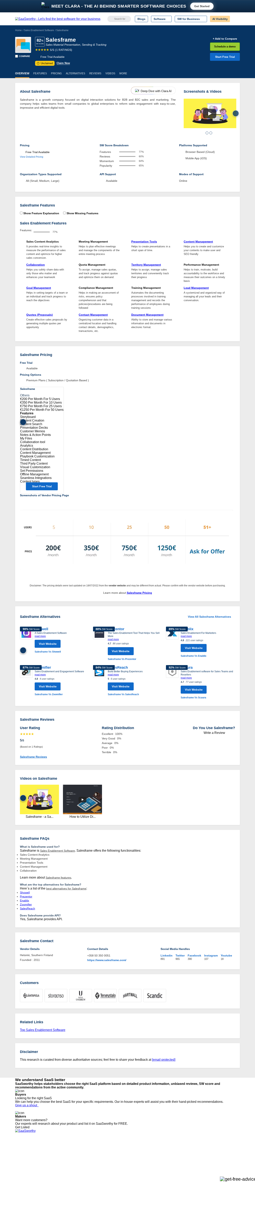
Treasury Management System (123, 1178)
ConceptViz (69, 1181)
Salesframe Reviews (33, 756)
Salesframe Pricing (139, 592)
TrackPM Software (73, 1149)
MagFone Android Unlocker (79, 1156)
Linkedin (167, 955)
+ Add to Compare (225, 38)
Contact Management (93, 314)
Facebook (194, 955)
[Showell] (26, 640)
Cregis (66, 1167)
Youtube (226, 955)
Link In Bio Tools (114, 1167)
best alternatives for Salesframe (66, 888)
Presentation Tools (144, 241)
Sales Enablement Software (39, 30)
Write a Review (214, 732)
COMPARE (24, 56)
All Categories (24, 1153)
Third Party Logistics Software (123, 1153)
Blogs (141, 19)
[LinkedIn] (221, 1153)
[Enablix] (172, 642)
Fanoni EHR (69, 1160)
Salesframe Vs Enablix (193, 656)
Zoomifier (43, 667)
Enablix (24, 900)
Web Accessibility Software (121, 1171)
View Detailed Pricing (31, 156)
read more (40, 636)
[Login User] (235, 19)
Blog (18, 1167)
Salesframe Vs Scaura (193, 697)
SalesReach (118, 667)
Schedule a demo (225, 46)
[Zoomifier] (26, 680)
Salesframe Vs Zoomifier (49, 694)
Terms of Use (53, 1153)
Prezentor (116, 629)
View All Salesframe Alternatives (209, 616)
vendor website (117, 585)
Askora (66, 1178)
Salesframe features (58, 877)
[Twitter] (219, 1153)
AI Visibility (220, 19)
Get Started (202, 6)
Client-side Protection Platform (123, 1163)
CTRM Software (114, 1156)
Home (18, 30)
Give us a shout (27, 1105)
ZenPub (67, 1153)
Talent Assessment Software (122, 1174)
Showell (25, 892)
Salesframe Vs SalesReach (123, 694)
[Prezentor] (99, 644)
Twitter (180, 955)
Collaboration (35, 264)
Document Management (147, 314)
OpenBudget (70, 1174)
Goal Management (38, 287)
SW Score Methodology (30, 1171)
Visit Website (48, 643)
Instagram (211, 955)
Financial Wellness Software (122, 1181)
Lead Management (196, 287)
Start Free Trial (225, 56)
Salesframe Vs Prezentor (122, 659)
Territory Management (146, 264)
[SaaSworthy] (57, 19)
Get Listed (23, 1127)
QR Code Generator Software (123, 1160)
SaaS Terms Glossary (28, 1174)
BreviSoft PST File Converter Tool (83, 1171)
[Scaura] (172, 682)
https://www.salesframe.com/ (106, 960)
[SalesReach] (99, 680)
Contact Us (22, 1178)
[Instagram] (223, 1153)
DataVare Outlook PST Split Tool (82, 1163)
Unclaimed (45, 63)
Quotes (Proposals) (39, 314)
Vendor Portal (23, 1160)
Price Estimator (24, 1156)
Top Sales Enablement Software (42, 1030)
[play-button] (209, 113)
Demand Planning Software (121, 1149)
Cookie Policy (53, 1156)
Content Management (198, 241)
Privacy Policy (53, 1149)
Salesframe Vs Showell (48, 651)
